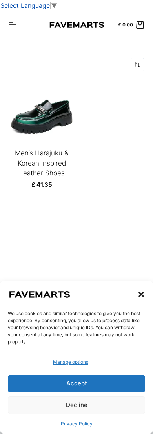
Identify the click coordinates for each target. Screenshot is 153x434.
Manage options (70, 362)
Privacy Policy (77, 424)
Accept (76, 383)
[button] (141, 294)
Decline (76, 404)
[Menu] (12, 24)
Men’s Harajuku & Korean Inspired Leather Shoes (42, 163)
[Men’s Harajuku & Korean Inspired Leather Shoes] (42, 114)
